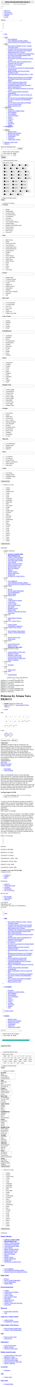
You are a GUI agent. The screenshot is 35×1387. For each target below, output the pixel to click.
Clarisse (10, 599)
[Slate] (11, 735)
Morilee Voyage (12, 571)
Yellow (8, 488)
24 (21, 175)
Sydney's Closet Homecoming (16, 632)
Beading (8, 337)
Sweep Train (9, 402)
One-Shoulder (10, 423)
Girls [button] (2, 1333)
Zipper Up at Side (11, 313)
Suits (9, 619)
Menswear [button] (7, 614)
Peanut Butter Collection (15, 618)
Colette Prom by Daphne (15, 600)
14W (28, 178)
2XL (20, 194)
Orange (8, 525)
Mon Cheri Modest (13, 568)
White (8, 540)
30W (16, 188)
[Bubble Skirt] (6, 1090)
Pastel (7, 328)
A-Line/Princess (10, 443)
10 (25, 168)
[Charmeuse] (4, 1121)
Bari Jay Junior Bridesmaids (16, 591)
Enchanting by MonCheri (15, 559)
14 (14, 172)
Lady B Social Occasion (15, 657)
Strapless (8, 432)
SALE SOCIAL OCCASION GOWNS (19, 584)
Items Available (8, 770)
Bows (7, 339)
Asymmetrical (10, 391)
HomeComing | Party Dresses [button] (10, 1325)
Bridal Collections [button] (6, 1236)
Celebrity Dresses (11, 279)
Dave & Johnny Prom (14, 605)
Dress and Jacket (11, 243)
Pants (7, 254)
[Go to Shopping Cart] (1, 6)
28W (7, 188)
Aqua (7, 496)
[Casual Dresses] (8, 1077)
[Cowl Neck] (5, 1136)
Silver (8, 539)
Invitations (11, 665)
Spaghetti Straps (10, 476)
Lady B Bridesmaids (14, 592)
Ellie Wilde (11, 607)
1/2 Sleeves (9, 456)
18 (28, 172)
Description (7, 769)
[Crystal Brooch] (5, 1117)
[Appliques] (5, 1113)
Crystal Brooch (10, 341)
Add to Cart (4, 743)
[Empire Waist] (5, 1146)
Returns (6, 876)
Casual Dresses (10, 213)
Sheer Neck (9, 430)
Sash (7, 353)
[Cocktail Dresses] (8, 1078)
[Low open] (5, 1102)
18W (16, 181)
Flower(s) (9, 346)
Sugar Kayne (11, 639)
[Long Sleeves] (6, 1155)
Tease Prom (11, 613)
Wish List (7, 10)
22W (7, 185)
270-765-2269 (5, 4)
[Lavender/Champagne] (6, 735)
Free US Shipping (9, 890)
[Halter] (5, 1138)
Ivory (7, 528)
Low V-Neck (10, 420)
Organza (8, 373)
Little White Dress (11, 248)
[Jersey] (4, 1125)
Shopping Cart (8, 14)
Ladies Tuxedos (12, 624)
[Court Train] (4, 1133)
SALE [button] (6, 578)
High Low (9, 284)
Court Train (9, 395)
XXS (7, 191)
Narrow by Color (8, 485)
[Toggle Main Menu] (1, 31)
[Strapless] (5, 1164)
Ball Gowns (9, 240)
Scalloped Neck (10, 427)
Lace (7, 349)
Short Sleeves (10, 463)
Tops (7, 266)
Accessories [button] (4, 1367)
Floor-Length (10, 396)
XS (15, 191)
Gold (7, 532)
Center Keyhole (10, 281)
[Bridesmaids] (8, 1075)
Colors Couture (12, 603)
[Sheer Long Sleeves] (6, 1157)
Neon (7, 324)
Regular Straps (10, 474)
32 (21, 178)
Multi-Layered (10, 286)
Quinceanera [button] (5, 1342)
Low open (9, 308)
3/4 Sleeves (9, 458)
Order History (8, 898)
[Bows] (5, 1116)
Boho (7, 241)
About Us (7, 884)
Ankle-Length (10, 389)
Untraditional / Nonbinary (15, 626)
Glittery (8, 321)
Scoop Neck (9, 429)
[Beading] (5, 1115)
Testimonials (7, 889)
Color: (2, 730)
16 (21, 172)
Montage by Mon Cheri (14, 655)
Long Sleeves (10, 460)
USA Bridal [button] (7, 987)
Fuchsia (8, 518)
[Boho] (5, 1083)
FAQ (5, 878)
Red (7, 523)
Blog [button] (5, 918)
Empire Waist (10, 445)
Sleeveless (9, 465)
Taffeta (8, 380)
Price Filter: (7, 153)
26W (24, 185)
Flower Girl (9, 220)
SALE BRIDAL (12, 581)
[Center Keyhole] (6, 1093)
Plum (7, 521)
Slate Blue (9, 502)
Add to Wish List (5, 760)
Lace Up (8, 306)
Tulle (7, 382)
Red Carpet (9, 230)
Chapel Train (9, 393)
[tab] (19, 563)
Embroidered (9, 342)
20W (24, 181)
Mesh (7, 371)
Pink (7, 514)
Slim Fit (8, 449)
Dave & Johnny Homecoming (16, 631)
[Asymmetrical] (4, 1130)
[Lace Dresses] (5, 1086)
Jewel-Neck (9, 418)
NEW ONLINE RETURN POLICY (17, 2)
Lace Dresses (10, 245)
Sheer (7, 310)
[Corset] (6, 1094)
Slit (7, 295)
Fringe (8, 348)
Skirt (7, 263)
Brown (8, 533)
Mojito (8, 489)
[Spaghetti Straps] (5, 1163)
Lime (7, 495)
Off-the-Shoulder (11, 422)
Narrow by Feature (9, 203)
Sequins (8, 355)
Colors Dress (11, 602)
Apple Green (10, 491)
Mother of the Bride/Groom (14, 225)
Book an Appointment (19, 4)
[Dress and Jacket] (5, 1085)
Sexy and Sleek (10, 257)
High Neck (9, 416)
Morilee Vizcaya (12, 645)
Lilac (7, 509)
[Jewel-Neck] (5, 1141)
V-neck (8, 436)
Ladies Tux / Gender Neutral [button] (12, 621)
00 (14, 165)
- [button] (5, 552)
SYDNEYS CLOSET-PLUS (16, 576)
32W (24, 188)
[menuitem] (19, 10)
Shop (5, 913)
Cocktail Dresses (11, 215)
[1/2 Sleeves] (6, 1152)
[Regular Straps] (5, 1161)
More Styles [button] (7, 671)
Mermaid (8, 447)
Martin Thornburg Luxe (14, 565)
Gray (7, 537)
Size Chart (4, 762)
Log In (6, 17)
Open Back (9, 288)
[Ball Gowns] (5, 1082)
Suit (7, 264)
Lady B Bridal (12, 562)
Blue (7, 503)
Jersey (8, 368)
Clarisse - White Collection (15, 557)
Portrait (8, 425)
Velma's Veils (11, 670)
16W (7, 181)
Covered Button (10, 303)
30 (14, 178)
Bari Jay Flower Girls (14, 637)
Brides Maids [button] (5, 1275)
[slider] (30, 1040)
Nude (7, 530)
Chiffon (8, 364)
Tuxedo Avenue (8, 1011)
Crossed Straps (10, 304)
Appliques (9, 335)
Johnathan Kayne (13, 608)
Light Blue (9, 500)
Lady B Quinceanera (14, 644)
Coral (7, 526)
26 (28, 175)
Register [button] (6, 1016)
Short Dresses (10, 261)
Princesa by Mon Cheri (15, 647)
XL (13, 194)
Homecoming (10, 223)
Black (8, 535)
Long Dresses (10, 250)
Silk (7, 378)
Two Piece (9, 270)
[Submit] (21, 20)
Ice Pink (8, 512)
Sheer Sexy (9, 259)
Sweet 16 (8, 232)
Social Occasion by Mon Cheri (16, 658)
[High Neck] (5, 1139)
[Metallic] (3, 1107)
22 (14, 175)
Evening (8, 218)
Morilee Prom (12, 610)
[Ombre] (3, 1110)
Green (8, 493)
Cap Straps (9, 473)
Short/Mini (9, 400)
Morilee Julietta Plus (13, 573)
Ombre (8, 326)
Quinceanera (9, 229)
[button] (5, 34)
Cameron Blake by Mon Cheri (16, 652)
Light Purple (9, 510)
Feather (8, 344)
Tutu (7, 268)
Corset (8, 283)
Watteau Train (10, 405)
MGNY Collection (13, 660)
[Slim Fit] (5, 1149)
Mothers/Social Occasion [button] (8, 1352)
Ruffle (8, 351)
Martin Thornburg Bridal (15, 563)
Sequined (8, 376)
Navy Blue (9, 505)
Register (6, 15)
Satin (7, 375)
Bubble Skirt (9, 277)
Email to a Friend (5, 765)
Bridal (8, 209)
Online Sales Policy (6, 764)
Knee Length (10, 398)
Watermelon (9, 519)
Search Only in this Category (11, 151)
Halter (8, 415)
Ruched (8, 293)
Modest (8, 252)
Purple (8, 507)
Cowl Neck (9, 413)
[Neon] (3, 1108)
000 (7, 165)
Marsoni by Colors (13, 653)
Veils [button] (5, 666)
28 (7, 178)
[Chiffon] (4, 1122)
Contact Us (7, 875)
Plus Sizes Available (12, 291)
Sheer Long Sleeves (11, 462)
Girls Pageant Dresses (12, 222)
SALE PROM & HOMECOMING (18, 583)
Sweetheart (9, 434)
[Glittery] (3, 1105)
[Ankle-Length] (4, 1129)
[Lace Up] (5, 1100)
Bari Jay (10, 589)
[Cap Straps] (5, 1160)
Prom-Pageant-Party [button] (7, 1287)
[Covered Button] (5, 1097)
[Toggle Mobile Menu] (1, 909)
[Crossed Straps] (5, 1099)
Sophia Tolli (11, 574)
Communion (9, 216)
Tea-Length (9, 403)
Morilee (10, 570)
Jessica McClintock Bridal (15, 560)
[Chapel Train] (4, 1132)
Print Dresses (10, 255)
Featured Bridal (12, 674)
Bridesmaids (9, 211)
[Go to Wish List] (3, 6)
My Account (7, 12)
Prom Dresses (10, 227)
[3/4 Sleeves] (6, 1154)
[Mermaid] (5, 1147)
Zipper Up (9, 311)
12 (7, 172)
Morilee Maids (12, 594)
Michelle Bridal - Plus (14, 567)
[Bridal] (8, 1074)
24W (16, 185)
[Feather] (4, 1124)
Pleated (8, 290)
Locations (7, 887)
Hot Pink (8, 516)
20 (7, 175)
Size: (2, 712)
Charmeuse (9, 362)
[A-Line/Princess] (5, 1144)
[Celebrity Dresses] (6, 1091)
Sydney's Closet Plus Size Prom (17, 611)
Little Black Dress (11, 247)
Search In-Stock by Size (10, 160)
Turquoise (9, 498)
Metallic (8, 322)
